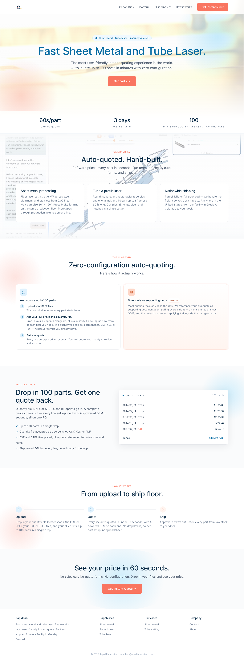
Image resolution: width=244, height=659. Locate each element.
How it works (184, 7)
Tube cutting (152, 629)
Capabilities (126, 7)
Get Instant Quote (213, 7)
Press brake (107, 629)
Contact (194, 624)
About (193, 629)
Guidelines (161, 7)
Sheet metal (107, 624)
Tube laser (106, 634)
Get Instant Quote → (122, 588)
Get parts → (122, 81)
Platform (144, 7)
